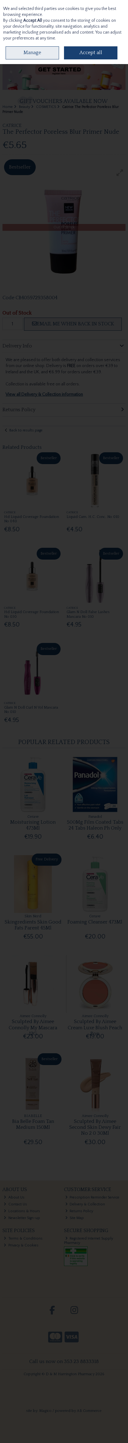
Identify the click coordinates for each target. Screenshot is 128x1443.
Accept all (91, 52)
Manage (32, 52)
